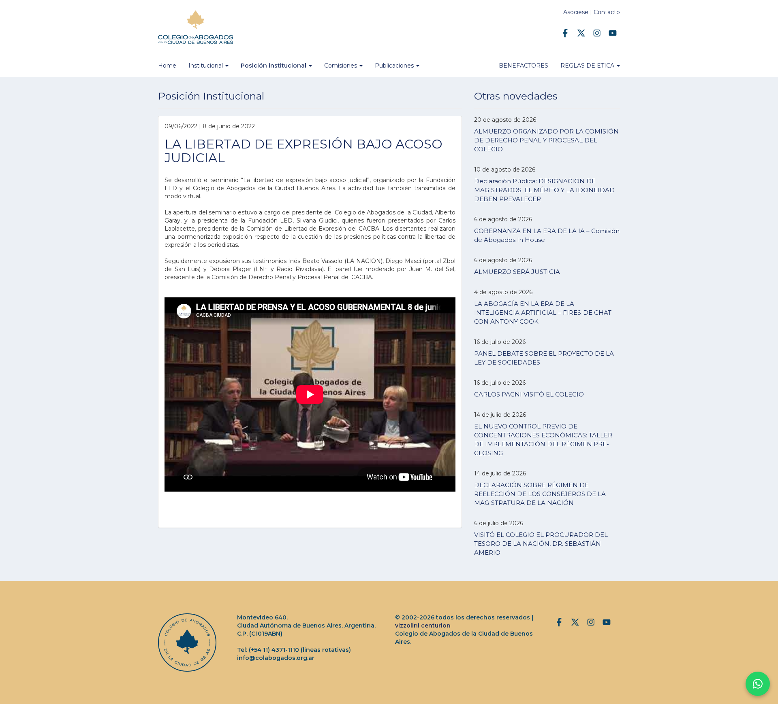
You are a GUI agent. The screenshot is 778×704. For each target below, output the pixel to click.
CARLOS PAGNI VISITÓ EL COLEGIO (529, 394)
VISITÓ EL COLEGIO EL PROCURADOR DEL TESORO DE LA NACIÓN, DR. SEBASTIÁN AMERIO (541, 543)
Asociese (575, 12)
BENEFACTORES (523, 65)
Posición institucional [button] (274, 65)
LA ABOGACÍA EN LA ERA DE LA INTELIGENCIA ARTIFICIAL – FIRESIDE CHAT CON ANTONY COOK (542, 312)
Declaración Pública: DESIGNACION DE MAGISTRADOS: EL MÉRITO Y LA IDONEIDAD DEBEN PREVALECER (544, 190)
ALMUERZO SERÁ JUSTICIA (517, 272)
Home (167, 65)
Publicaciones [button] (395, 65)
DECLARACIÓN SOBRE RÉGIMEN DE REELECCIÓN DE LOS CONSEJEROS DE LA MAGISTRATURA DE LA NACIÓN (540, 494)
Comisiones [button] (341, 65)
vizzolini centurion (423, 625)
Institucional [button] (206, 65)
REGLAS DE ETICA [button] (588, 65)
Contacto (607, 12)
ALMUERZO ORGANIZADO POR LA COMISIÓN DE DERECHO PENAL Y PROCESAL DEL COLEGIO (546, 140)
